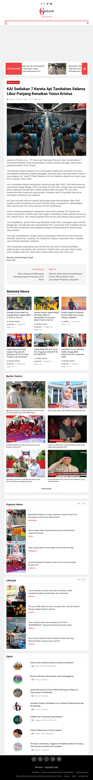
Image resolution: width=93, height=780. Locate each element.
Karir (74, 776)
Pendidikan (54, 406)
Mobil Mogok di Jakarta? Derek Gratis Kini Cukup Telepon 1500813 (72, 315)
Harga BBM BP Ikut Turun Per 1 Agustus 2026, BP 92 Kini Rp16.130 (46, 351)
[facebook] (41, 3)
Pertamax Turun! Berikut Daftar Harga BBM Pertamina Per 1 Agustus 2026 (72, 353)
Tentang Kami (82, 772)
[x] (46, 759)
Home (66, 776)
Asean (30, 536)
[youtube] (51, 3)
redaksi (12, 99)
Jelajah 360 (83, 776)
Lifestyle (31, 596)
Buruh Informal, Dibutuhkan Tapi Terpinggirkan (52, 676)
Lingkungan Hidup (56, 440)
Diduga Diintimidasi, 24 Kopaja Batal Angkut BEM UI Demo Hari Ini (19, 315)
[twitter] (47, 3)
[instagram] (44, 3)
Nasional (11, 440)
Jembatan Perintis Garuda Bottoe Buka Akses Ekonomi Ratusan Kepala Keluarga (23, 480)
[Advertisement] (46, 43)
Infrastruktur (13, 475)
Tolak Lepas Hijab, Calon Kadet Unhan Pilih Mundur (66, 410)
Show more (46, 489)
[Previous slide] (78, 503)
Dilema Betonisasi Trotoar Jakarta (46, 730)
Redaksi (35, 772)
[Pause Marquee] (84, 69)
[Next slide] (83, 503)
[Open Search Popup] (88, 23)
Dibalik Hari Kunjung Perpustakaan (46, 717)
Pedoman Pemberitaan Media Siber (58, 772)
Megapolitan (13, 82)
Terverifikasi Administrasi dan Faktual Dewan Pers (39, 776)
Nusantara (12, 406)
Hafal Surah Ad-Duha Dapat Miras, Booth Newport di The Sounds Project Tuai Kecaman (17, 353)
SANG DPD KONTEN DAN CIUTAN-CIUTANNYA (52, 663)
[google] (52, 759)
